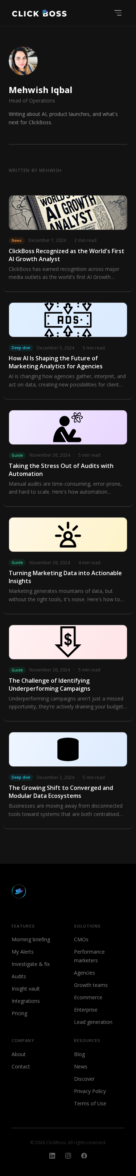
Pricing (19, 1013)
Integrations (26, 1000)
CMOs (81, 939)
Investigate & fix (31, 964)
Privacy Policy (90, 1091)
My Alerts (23, 951)
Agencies (84, 972)
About (19, 1054)
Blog (79, 1054)
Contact (21, 1066)
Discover (84, 1078)
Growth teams (91, 985)
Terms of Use (90, 1103)
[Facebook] (84, 1156)
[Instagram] (68, 1156)
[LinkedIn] (52, 1156)
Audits (19, 976)
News (80, 1066)
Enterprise (86, 1009)
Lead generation (93, 1021)
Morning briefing (31, 939)
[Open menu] (117, 12)
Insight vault (26, 988)
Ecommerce (88, 997)
